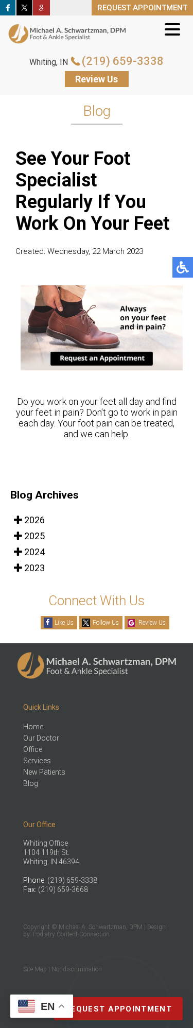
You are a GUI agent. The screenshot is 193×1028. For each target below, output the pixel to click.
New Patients (44, 772)
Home (33, 727)
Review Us (96, 79)
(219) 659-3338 (123, 61)
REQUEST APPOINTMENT (142, 7)
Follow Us (106, 622)
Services (37, 761)
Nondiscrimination (76, 969)
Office (32, 749)
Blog (30, 783)
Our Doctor (41, 738)
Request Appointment (118, 1009)
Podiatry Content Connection (71, 934)
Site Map (35, 969)
